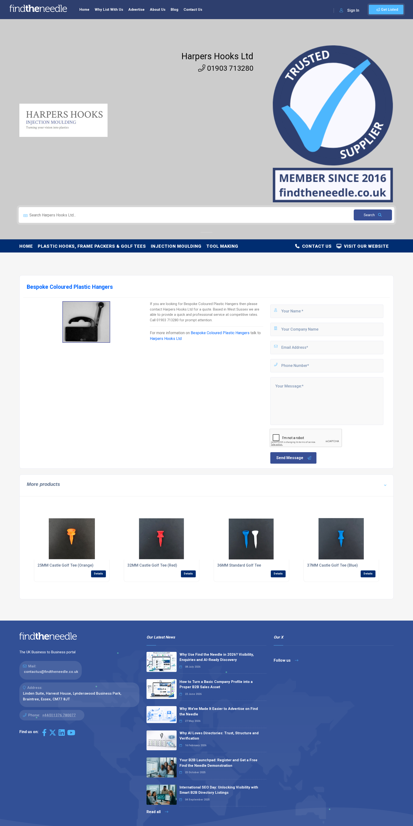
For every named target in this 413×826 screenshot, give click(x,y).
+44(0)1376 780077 (59, 715)
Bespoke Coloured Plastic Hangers (220, 333)
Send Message (289, 458)
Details (98, 573)
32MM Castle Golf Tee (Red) (152, 565)
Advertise (136, 9)
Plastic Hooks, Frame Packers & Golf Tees (92, 246)
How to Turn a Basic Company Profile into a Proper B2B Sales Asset (216, 684)
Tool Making (222, 246)
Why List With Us (109, 9)
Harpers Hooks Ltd (217, 56)
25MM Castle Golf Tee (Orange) (65, 565)
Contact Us (193, 9)
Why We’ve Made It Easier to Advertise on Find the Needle (218, 711)
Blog (174, 9)
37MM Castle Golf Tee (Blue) (332, 565)
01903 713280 (229, 68)
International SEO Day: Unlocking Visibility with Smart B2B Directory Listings (218, 790)
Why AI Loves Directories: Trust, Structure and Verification (219, 736)
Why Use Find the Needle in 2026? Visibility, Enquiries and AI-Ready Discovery (216, 657)
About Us (157, 9)
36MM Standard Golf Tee (239, 565)
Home (84, 9)
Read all (154, 812)
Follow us (283, 660)
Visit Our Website (365, 246)
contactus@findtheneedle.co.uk (51, 672)
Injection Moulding (176, 246)
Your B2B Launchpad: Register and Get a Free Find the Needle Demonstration (218, 763)
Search (370, 215)
